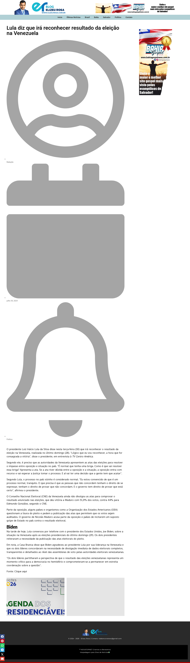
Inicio (60, 17)
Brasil (87, 17)
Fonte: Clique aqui (17, 571)
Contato (129, 17)
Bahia (96, 17)
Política (118, 17)
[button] (2, 636)
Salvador (106, 17)
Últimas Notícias (73, 17)
